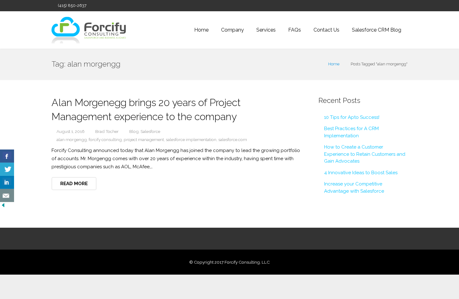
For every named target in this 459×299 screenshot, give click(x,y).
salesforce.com (232, 139)
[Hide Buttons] (3, 207)
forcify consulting (105, 139)
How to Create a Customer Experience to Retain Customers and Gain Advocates (364, 154)
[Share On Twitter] (7, 169)
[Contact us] (7, 195)
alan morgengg (72, 139)
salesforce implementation (191, 139)
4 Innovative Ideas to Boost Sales (360, 172)
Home (333, 64)
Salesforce (150, 131)
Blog (134, 131)
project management (144, 139)
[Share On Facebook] (7, 156)
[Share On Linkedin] (7, 182)
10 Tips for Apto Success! (351, 117)
